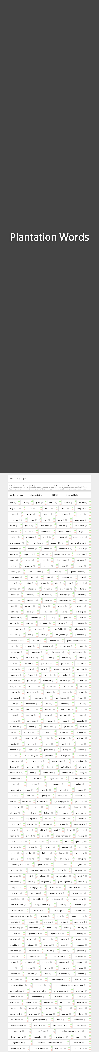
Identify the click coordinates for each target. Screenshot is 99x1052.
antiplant (37, 910)
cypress (47, 715)
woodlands (15, 617)
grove (38, 503)
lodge (82, 772)
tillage (63, 813)
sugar (81, 531)
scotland (13, 709)
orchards (28, 606)
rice (29, 635)
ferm (62, 905)
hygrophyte (79, 853)
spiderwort (15, 893)
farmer (48, 508)
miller (29, 859)
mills (48, 577)
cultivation (45, 526)
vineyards (14, 686)
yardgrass (79, 905)
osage (48, 744)
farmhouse (30, 704)
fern (47, 818)
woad (55, 830)
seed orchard (79, 922)
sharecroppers (15, 543)
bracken (45, 732)
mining (65, 675)
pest (29, 876)
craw (11, 801)
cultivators (63, 738)
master (13, 594)
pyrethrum (16, 910)
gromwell (48, 945)
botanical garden (38, 1048)
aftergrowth (60, 635)
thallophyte (34, 887)
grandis (31, 974)
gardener (49, 721)
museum (28, 646)
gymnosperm (34, 933)
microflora (14, 847)
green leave (38, 1037)
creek (82, 727)
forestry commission (39, 870)
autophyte (37, 841)
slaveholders (56, 652)
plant (82, 709)
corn (81, 617)
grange (80, 790)
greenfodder (58, 629)
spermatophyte (64, 882)
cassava (31, 847)
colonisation (78, 652)
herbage (46, 859)
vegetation (31, 600)
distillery (63, 681)
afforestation (63, 531)
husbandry (48, 847)
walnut (63, 732)
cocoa (13, 704)
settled (65, 744)
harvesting (63, 818)
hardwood (14, 549)
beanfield (66, 847)
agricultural (15, 520)
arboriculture (78, 893)
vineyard (80, 508)
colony (12, 583)
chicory (69, 830)
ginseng (12, 830)
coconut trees (35, 571)
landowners (63, 600)
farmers (65, 658)
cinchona (28, 962)
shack (12, 755)
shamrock (80, 813)
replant (79, 784)
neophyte (61, 864)
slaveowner (46, 646)
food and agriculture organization (69, 985)
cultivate (80, 738)
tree (82, 577)
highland (13, 721)
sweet (29, 594)
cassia (81, 968)
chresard (63, 939)
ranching (63, 715)
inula (59, 916)
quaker (81, 715)
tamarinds (78, 1019)
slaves (56, 571)
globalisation (39, 698)
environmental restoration (48, 1042)
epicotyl (81, 928)
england (40, 985)
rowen (49, 951)
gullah (13, 859)
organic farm (18, 1042)
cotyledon (80, 939)
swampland (14, 675)
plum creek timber (76, 887)
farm (12, 503)
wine (43, 635)
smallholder (37, 996)
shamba (13, 1002)
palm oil (53, 640)
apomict (13, 836)
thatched (13, 681)
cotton (52, 503)
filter (55, 495)
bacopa (62, 853)
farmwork (43, 916)
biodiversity (15, 807)
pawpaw (14, 956)
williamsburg (30, 755)
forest (12, 526)
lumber (64, 704)
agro (43, 669)
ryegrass (47, 922)
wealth (45, 537)
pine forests (64, 589)
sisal (82, 686)
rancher (31, 813)
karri (47, 974)
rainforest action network (71, 1031)
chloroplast (66, 772)
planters (80, 663)
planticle (41, 864)
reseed (30, 882)
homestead (78, 807)
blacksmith (14, 727)
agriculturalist (57, 956)
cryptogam (30, 818)
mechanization (77, 778)
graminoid (15, 870)
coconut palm (16, 640)
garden (27, 526)
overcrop (80, 836)
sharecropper (61, 560)
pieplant (30, 824)
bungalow (47, 681)
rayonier (29, 715)
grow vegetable (60, 991)
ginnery (47, 1002)
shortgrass (15, 979)
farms (29, 669)
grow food (80, 1025)
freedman (32, 951)
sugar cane (79, 520)
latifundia (30, 537)
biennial (13, 853)
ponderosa (48, 749)
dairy (49, 767)
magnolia (80, 721)
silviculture (15, 1019)
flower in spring (17, 1037)
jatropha (80, 669)
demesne (65, 692)
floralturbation (17, 905)
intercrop (13, 669)
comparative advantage (20, 790)
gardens (30, 681)
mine (44, 560)
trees (81, 744)
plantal (63, 790)
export (81, 692)
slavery (81, 503)
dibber (66, 928)
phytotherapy (79, 824)
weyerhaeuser (60, 698)
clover (29, 795)
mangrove (36, 652)
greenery (63, 859)
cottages (64, 755)
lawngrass (35, 893)
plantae (62, 922)
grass (66, 617)
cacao (81, 658)
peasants (28, 566)
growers (49, 692)
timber (64, 508)
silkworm (14, 635)
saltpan (49, 1014)
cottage (43, 583)
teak (48, 704)
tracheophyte (77, 899)
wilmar (49, 658)
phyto (81, 847)
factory (14, 571)
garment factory (77, 543)
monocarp (79, 795)
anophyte (45, 882)
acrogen (61, 795)
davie (82, 589)
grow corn (80, 991)
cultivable (65, 767)
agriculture (15, 652)
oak (69, 583)
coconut (81, 600)
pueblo (48, 755)
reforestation (57, 807)
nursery (81, 594)
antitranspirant (62, 876)
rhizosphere (79, 945)
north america (36, 761)
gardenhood (80, 801)
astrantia (13, 939)
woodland (65, 577)
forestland (79, 979)
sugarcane (14, 508)
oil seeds (46, 612)
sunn (15, 784)
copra (44, 836)
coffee (13, 514)
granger (31, 744)
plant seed (79, 635)
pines (29, 612)
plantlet (45, 790)
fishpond (81, 1014)
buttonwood (15, 1014)
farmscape (14, 876)
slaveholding (35, 956)
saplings (63, 594)
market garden (16, 1048)
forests (80, 698)
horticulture (66, 709)
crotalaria (30, 945)
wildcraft (38, 629)
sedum (34, 784)
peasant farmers (60, 554)
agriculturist (55, 778)
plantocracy (14, 1008)
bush (12, 663)
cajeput (32, 1008)
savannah (80, 675)
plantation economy (75, 640)
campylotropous (41, 905)
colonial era (30, 658)
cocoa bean (31, 721)
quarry (65, 749)
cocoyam (64, 1014)
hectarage (30, 1002)
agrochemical (56, 933)
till (65, 841)
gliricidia (80, 1002)
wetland (46, 824)
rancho (81, 749)
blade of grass (78, 1048)
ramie (59, 1019)
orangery (13, 692)
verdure (29, 853)
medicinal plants (61, 669)
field (63, 566)
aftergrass (56, 899)
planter (32, 508)
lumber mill (65, 646)
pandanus (63, 962)
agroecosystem (56, 893)
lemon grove (31, 767)
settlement (31, 692)
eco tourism (48, 675)
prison (12, 646)
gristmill (67, 727)
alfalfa (13, 795)
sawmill (61, 520)
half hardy (38, 1025)
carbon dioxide (16, 991)
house (81, 549)
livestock (61, 824)
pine (57, 583)
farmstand (33, 928)
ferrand (47, 589)
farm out (78, 1042)
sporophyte (80, 841)
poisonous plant (17, 1025)
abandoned (15, 778)
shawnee (80, 732)
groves (13, 715)
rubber (46, 549)
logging (13, 767)
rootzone (50, 928)
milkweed (44, 623)
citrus (13, 612)
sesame (13, 623)
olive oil (36, 640)
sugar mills (28, 554)
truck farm (17, 1031)
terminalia (79, 956)
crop (32, 520)
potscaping (30, 922)
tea (46, 520)
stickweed (79, 910)
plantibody (79, 870)
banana (31, 549)
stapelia (30, 939)
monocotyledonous (18, 864)
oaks (62, 612)
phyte (60, 870)
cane (12, 606)
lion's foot (59, 1048)
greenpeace (56, 784)
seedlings (13, 600)
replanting (79, 606)
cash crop (79, 612)
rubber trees (48, 772)
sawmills (34, 617)
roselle (64, 968)
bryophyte (13, 922)
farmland (13, 537)
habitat (47, 813)
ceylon (33, 577)
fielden (42, 830)
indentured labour (17, 841)
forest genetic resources (19, 916)
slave (25, 503)
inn (12, 732)
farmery (82, 882)
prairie (64, 663)
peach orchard (77, 571)
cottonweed (14, 882)
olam (47, 600)
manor (31, 727)
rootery (81, 818)
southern (46, 594)
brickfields (33, 1014)
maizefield (54, 887)
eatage (81, 974)
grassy (44, 795)
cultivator (35, 778)
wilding (81, 704)
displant (61, 623)
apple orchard (78, 761)
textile (13, 744)
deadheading (15, 928)
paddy (12, 560)
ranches (47, 738)
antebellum (79, 526)
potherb (14, 933)
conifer (62, 526)
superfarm (63, 974)
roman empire (79, 537)
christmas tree (17, 629)
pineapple (79, 629)
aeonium (46, 939)
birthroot (35, 979)
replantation (49, 1008)
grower (47, 514)
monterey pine (57, 979)
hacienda (60, 537)
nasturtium (14, 824)
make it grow (59, 1037)
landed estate (57, 761)
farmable (37, 899)
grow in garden (39, 1019)
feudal (12, 658)
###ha (28, 663)
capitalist (80, 681)
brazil (12, 738)
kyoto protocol (38, 991)
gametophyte (29, 738)
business (79, 566)
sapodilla (63, 1002)
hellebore (46, 853)
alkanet (43, 876)
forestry (50, 686)
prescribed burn (17, 985)
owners (29, 560)
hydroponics (31, 709)
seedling (47, 566)
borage (81, 859)
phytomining (78, 933)
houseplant (79, 623)
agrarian (27, 583)
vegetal (31, 749)
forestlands (15, 577)
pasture (27, 830)
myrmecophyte (60, 801)
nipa (13, 968)
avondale (48, 709)
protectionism (16, 698)
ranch (82, 646)
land (81, 514)
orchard (67, 503)
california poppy (77, 916)
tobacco (30, 589)
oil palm (80, 560)
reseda (53, 841)
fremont (80, 755)
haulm (13, 818)
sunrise (12, 554)
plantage (13, 813)
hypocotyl (58, 910)
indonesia (14, 749)
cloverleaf (41, 801)
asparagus (36, 807)
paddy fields (56, 543)
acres (12, 531)
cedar (65, 721)
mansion (13, 589)
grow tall (79, 1037)
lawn (45, 606)
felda (43, 554)
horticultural (49, 727)
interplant (15, 887)
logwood (14, 974)
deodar (80, 996)
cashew (61, 606)
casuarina (14, 951)
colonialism (36, 543)
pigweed (79, 864)
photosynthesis (62, 836)
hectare (25, 801)
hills (51, 617)
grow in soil (15, 996)
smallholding (16, 899)
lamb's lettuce (59, 1025)
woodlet (67, 686)
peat (83, 830)
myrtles (47, 968)
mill (12, 566)
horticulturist (15, 772)
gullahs (66, 1008)
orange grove (15, 761)
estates (28, 531)
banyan (13, 962)
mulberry (45, 962)
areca (64, 951)
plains (81, 767)
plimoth (29, 836)
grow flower (41, 1031)
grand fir (13, 945)
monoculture (64, 549)
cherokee (27, 732)
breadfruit (80, 962)
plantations (46, 663)
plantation (80, 554)
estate (29, 514)
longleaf (29, 968)
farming (64, 514)
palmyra (80, 951)
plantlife (81, 876)
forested (31, 675)
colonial (44, 531)
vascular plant (59, 996)
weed (28, 623)
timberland (32, 686)
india (32, 772)
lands (82, 583)
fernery (81, 1008)
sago (63, 945)
